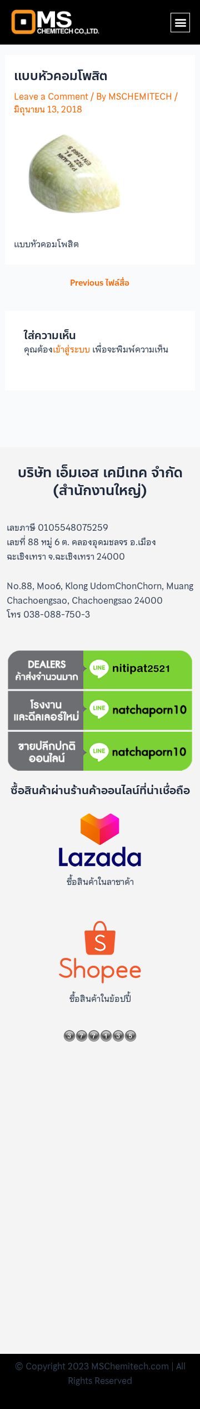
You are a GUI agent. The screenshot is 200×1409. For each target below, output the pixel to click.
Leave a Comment (51, 96)
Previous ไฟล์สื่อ (99, 283)
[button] (180, 22)
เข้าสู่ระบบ (71, 349)
